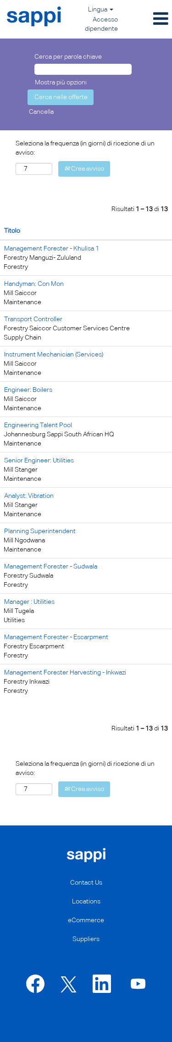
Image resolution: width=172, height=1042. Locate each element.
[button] (147, 19)
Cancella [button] (41, 112)
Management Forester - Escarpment (56, 637)
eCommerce (86, 920)
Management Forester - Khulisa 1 (51, 248)
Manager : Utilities (29, 602)
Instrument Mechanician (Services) (53, 354)
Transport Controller (33, 319)
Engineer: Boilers (28, 390)
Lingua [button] (98, 9)
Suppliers (86, 939)
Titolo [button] (12, 231)
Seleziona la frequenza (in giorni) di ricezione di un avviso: (85, 148)
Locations (86, 901)
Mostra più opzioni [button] (61, 82)
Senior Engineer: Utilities (39, 460)
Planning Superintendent (40, 531)
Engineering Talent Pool (38, 425)
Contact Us (86, 883)
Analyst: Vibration (29, 496)
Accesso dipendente (101, 24)
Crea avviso (87, 169)
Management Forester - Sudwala (50, 566)
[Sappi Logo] (35, 16)
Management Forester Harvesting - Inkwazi (65, 672)
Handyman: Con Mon (34, 284)
